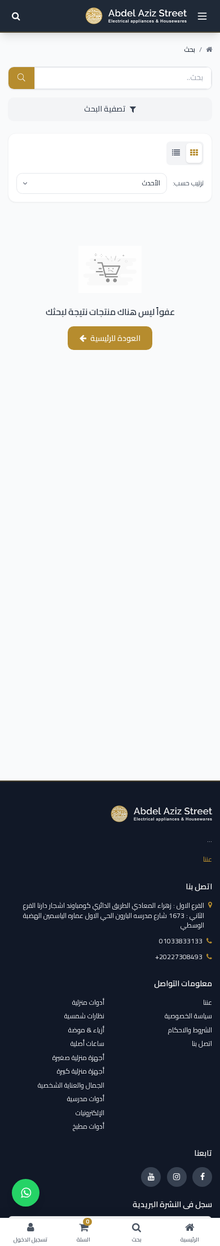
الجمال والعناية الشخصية (71, 1085)
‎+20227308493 (179, 957)
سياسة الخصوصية (188, 1015)
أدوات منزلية (88, 1002)
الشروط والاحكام (190, 1029)
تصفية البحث (105, 108)
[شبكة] (194, 153)
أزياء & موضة (86, 1029)
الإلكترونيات (90, 1112)
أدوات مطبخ (88, 1126)
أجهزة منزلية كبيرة (80, 1071)
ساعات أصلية (87, 1043)
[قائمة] (176, 153)
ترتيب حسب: (188, 183)
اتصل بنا (202, 1043)
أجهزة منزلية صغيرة (78, 1057)
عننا (207, 859)
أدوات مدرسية (85, 1098)
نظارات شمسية (84, 1015)
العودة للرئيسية (115, 338)
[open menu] (202, 16)
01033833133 (181, 941)
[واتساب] (25, 1193)
